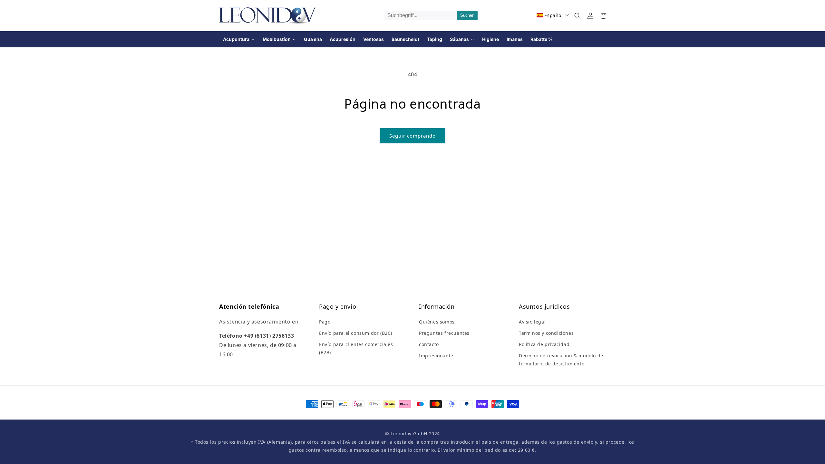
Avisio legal (532, 322)
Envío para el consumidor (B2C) (355, 333)
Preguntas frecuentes (444, 333)
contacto (429, 344)
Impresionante (436, 356)
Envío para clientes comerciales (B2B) (356, 348)
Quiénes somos (437, 322)
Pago (324, 322)
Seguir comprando (412, 135)
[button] (553, 15)
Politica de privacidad (544, 344)
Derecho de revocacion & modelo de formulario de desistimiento (561, 360)
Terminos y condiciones (546, 333)
